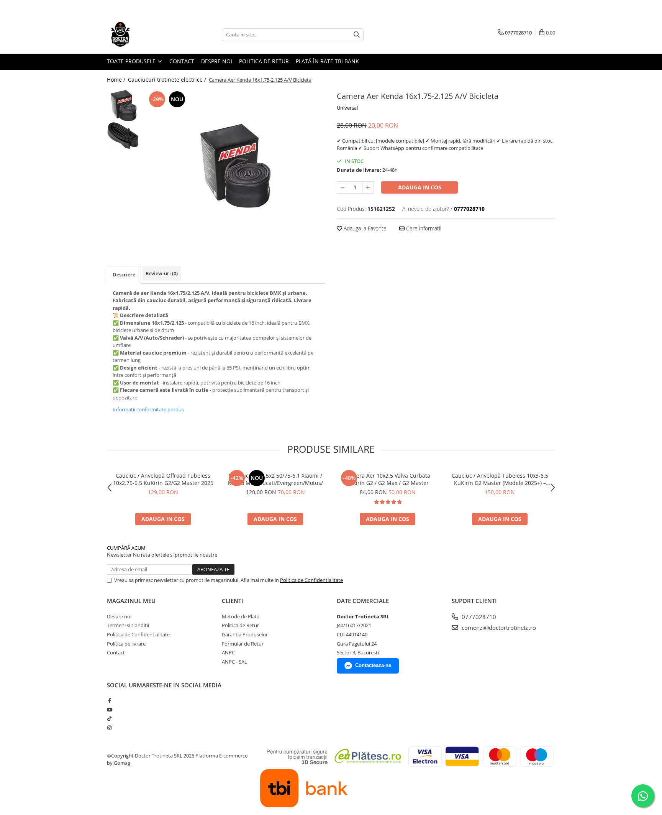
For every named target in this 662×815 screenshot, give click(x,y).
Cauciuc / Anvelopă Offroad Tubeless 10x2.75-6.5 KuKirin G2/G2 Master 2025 (163, 479)
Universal (347, 107)
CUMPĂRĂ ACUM (126, 547)
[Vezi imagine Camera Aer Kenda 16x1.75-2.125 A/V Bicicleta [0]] (123, 106)
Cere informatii (423, 228)
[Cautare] (357, 34)
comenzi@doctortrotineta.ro (498, 627)
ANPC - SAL (234, 661)
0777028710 (478, 617)
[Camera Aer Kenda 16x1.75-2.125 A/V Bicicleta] (234, 166)
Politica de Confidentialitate (311, 580)
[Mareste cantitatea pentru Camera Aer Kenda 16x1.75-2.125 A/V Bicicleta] (368, 187)
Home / (117, 79)
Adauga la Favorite (364, 228)
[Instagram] (109, 727)
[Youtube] (109, 709)
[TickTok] (109, 718)
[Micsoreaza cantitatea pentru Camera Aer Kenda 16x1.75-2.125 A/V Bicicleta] (342, 187)
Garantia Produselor (245, 634)
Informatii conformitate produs (148, 409)
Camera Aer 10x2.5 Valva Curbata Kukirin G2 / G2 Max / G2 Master (387, 479)
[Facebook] (109, 700)
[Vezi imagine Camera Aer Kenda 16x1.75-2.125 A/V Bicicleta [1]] (123, 135)
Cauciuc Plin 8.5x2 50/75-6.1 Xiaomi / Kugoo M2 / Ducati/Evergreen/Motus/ (275, 479)
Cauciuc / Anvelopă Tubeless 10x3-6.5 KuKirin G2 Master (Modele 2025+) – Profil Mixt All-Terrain (500, 479)
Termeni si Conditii (128, 625)
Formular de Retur (243, 643)
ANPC (228, 652)
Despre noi (216, 61)
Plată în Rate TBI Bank (327, 61)
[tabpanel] (234, 166)
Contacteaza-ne (373, 665)
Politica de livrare (126, 643)
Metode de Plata (240, 616)
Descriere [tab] (124, 274)
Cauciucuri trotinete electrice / (168, 79)
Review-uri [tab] (162, 273)
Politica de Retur (264, 61)
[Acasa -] (145, 34)
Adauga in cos (419, 187)
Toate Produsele (132, 61)
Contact (181, 61)
